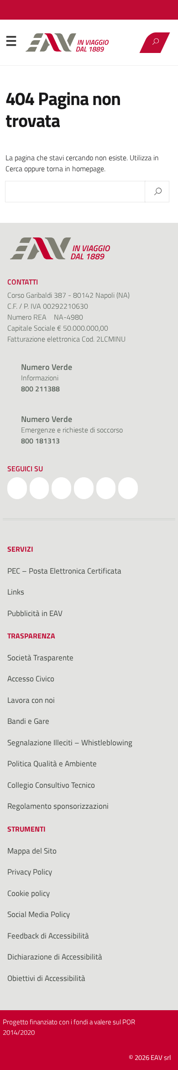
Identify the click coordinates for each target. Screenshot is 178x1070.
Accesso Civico (30, 679)
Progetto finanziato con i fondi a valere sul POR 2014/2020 (69, 1027)
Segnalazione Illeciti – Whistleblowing (69, 742)
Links (15, 592)
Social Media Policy (38, 914)
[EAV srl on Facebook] (17, 488)
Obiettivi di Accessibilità (46, 978)
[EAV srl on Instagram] (61, 488)
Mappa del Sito (32, 851)
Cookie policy (28, 893)
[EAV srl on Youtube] (106, 488)
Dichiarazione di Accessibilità (54, 957)
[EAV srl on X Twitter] (39, 488)
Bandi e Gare (28, 721)
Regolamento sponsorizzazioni (58, 806)
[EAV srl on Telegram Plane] (128, 488)
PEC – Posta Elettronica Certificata (64, 571)
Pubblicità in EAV (35, 613)
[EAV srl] (71, 42)
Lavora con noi (31, 700)
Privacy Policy (29, 872)
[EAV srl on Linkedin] (84, 488)
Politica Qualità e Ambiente (52, 764)
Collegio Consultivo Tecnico (51, 785)
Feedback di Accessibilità (48, 936)
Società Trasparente (40, 658)
